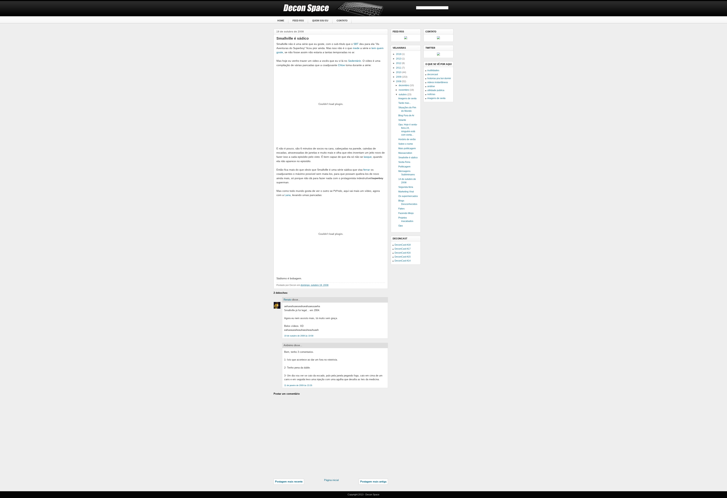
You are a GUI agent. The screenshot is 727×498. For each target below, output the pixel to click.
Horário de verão (407, 139)
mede (356, 48)
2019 (399, 54)
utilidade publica (435, 90)
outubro (403, 94)
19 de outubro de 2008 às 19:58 (298, 336)
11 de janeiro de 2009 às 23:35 (298, 385)
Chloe (341, 65)
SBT (356, 43)
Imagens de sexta (407, 98)
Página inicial (331, 480)
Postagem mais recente (289, 481)
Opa (400, 225)
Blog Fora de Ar (406, 115)
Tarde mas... (404, 103)
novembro (404, 90)
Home (280, 20)
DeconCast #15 (403, 256)
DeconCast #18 (403, 245)
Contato (342, 20)
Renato (287, 299)
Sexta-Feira (404, 162)
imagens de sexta (436, 98)
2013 (399, 58)
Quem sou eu (320, 20)
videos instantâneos (437, 82)
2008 (399, 81)
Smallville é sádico (292, 38)
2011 (399, 67)
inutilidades (433, 70)
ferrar (366, 169)
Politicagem (404, 166)
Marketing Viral (406, 191)
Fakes (401, 208)
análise (431, 86)
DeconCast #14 (403, 260)
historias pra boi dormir (439, 78)
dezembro (404, 85)
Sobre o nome (405, 144)
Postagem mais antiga (373, 481)
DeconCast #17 (403, 248)
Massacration (405, 153)
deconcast (432, 74)
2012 (399, 63)
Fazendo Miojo (406, 213)
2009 (399, 77)
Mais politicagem (407, 148)
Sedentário (354, 60)
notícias (431, 94)
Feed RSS (298, 20)
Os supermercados (408, 196)
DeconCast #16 (403, 252)
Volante (402, 120)
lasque (368, 156)
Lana (288, 195)
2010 (399, 72)
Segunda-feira (405, 187)
